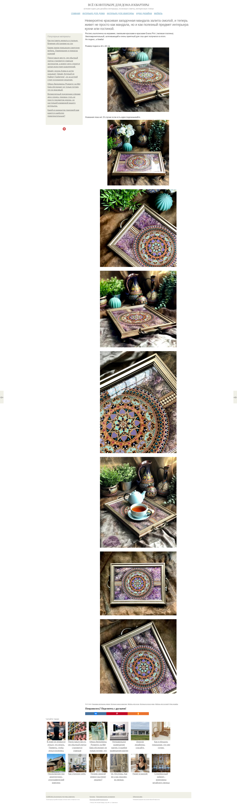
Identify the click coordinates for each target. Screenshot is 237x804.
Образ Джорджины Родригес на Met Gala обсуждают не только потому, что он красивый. (64, 87)
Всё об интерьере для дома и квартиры (118, 5)
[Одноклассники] (138, 713)
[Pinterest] (117, 713)
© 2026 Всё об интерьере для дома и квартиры (60, 796)
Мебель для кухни (133, 704)
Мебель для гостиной (162, 704)
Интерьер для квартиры (120, 13)
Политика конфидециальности (99, 799)
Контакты (92, 796)
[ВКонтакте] (95, 713)
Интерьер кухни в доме (147, 704)
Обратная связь (137, 796)
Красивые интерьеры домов (101, 704)
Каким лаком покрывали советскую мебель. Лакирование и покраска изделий (64, 51)
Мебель (158, 13)
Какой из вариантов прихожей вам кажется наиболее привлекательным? (63, 113)
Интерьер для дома (93, 13)
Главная (75, 13)
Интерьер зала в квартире (119, 704)
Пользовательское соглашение (105, 796)
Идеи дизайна (144, 13)
